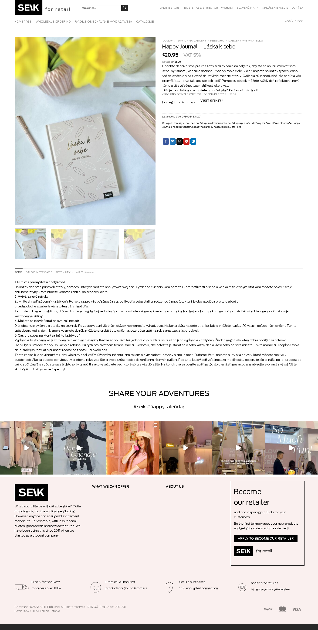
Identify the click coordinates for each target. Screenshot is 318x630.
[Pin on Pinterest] (186, 141)
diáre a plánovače (282, 123)
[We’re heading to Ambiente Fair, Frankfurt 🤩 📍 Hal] (291, 448)
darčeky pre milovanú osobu (211, 123)
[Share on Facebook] (166, 141)
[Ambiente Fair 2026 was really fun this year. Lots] (132, 448)
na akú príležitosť (182, 127)
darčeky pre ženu (261, 123)
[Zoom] (20, 220)
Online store (170, 8)
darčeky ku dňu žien (184, 123)
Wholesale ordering (53, 21)
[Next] (147, 131)
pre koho (217, 40)
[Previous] (23, 131)
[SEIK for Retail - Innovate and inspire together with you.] (44, 7)
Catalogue (145, 21)
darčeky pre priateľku (245, 40)
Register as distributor (200, 8)
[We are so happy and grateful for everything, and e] (26, 448)
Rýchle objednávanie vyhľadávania (103, 21)
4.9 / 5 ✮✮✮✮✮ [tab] (85, 272)
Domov (167, 40)
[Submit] (124, 8)
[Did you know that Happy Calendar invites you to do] (79, 448)
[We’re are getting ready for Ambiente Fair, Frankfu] (238, 448)
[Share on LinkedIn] (193, 141)
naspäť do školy (222, 127)
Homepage (23, 21)
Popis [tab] (19, 272)
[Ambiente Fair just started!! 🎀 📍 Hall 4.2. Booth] (185, 448)
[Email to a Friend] (179, 141)
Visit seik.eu (211, 101)
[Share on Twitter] (173, 141)
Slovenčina (246, 8)
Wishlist (227, 8)
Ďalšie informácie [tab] (39, 272)
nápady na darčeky (191, 40)
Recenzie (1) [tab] (64, 272)
